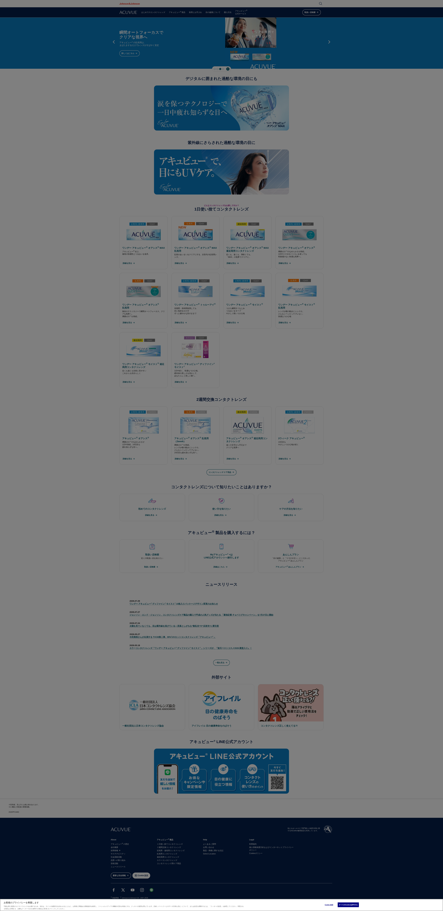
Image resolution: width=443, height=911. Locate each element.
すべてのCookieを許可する (348, 905)
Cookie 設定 (329, 905)
